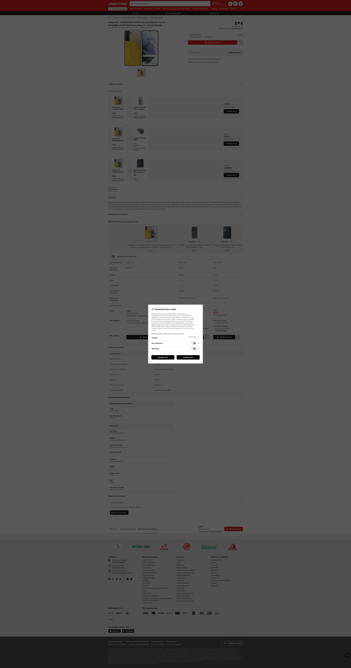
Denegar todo (163, 357)
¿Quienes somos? (167, 333)
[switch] (194, 343)
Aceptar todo (188, 357)
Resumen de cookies (178, 333)
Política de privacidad (156, 333)
